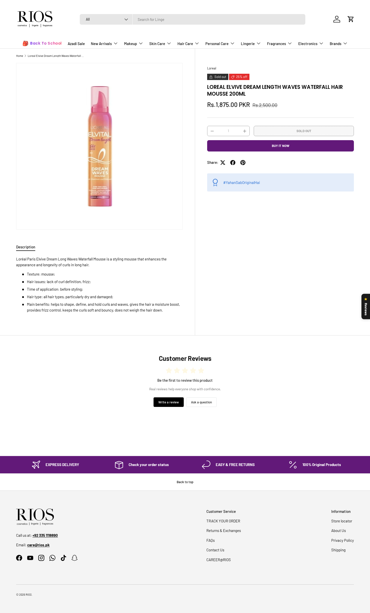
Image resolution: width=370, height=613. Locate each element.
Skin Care (157, 43)
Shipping (338, 550)
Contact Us (215, 550)
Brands (335, 43)
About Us (338, 530)
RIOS (29, 594)
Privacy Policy (342, 540)
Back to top (185, 482)
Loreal (211, 68)
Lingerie (248, 43)
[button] (350, 19)
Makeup (130, 43)
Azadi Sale (76, 43)
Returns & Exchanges (223, 530)
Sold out (304, 131)
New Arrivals (101, 43)
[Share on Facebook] (233, 163)
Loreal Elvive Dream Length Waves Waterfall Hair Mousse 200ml (56, 55)
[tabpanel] (99, 284)
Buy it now (280, 146)
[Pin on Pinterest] (243, 163)
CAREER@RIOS (218, 559)
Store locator (341, 521)
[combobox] (192, 19)
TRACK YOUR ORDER (223, 521)
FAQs (210, 540)
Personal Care (217, 43)
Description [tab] (25, 247)
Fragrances (276, 43)
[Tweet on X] (223, 163)
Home (19, 55)
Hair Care (185, 43)
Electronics (307, 43)
